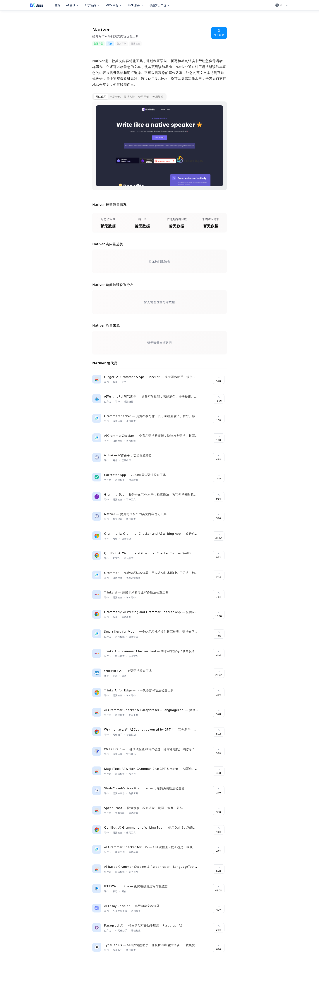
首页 (57, 5)
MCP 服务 (134, 5)
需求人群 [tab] (129, 96)
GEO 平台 (112, 5)
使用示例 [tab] (143, 96)
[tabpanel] (159, 148)
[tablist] (129, 96)
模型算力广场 (158, 5)
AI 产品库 (91, 5)
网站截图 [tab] (100, 96)
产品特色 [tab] (115, 96)
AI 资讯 (70, 5)
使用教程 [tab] (157, 96)
